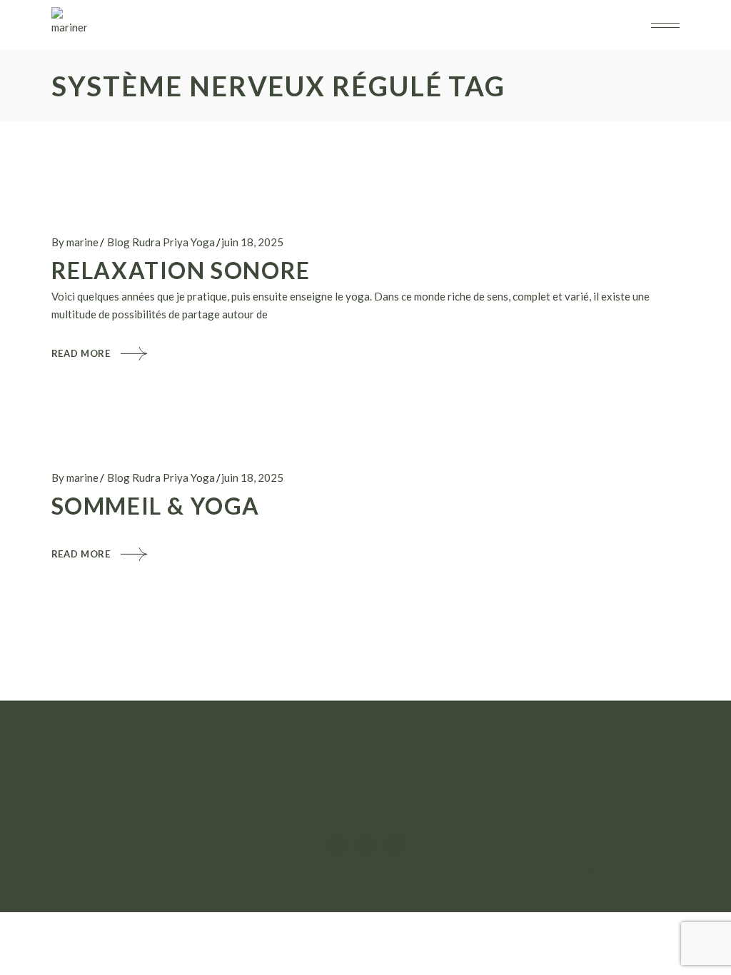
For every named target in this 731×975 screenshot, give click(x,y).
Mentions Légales (450, 871)
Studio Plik (570, 871)
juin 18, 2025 (252, 242)
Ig (336, 845)
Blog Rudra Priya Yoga (161, 242)
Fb (365, 845)
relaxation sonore (181, 270)
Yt (395, 845)
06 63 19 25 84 (195, 775)
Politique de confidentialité (335, 871)
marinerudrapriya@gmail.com (535, 775)
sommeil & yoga (155, 506)
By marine (75, 242)
